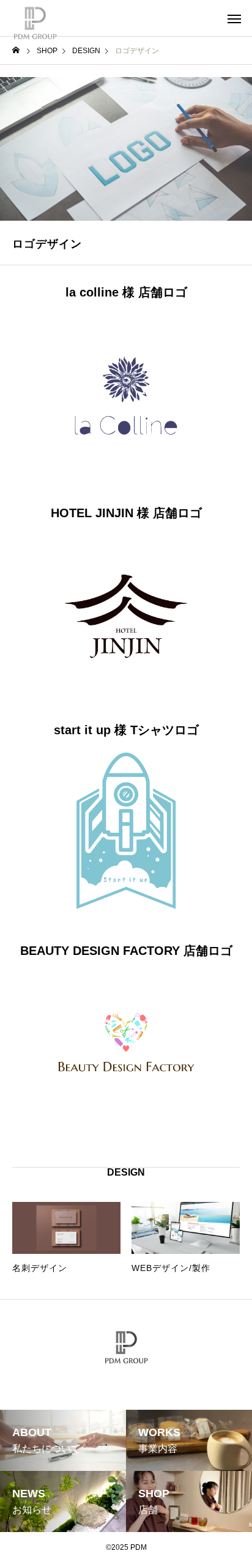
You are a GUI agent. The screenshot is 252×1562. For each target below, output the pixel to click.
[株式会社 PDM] (35, 18)
